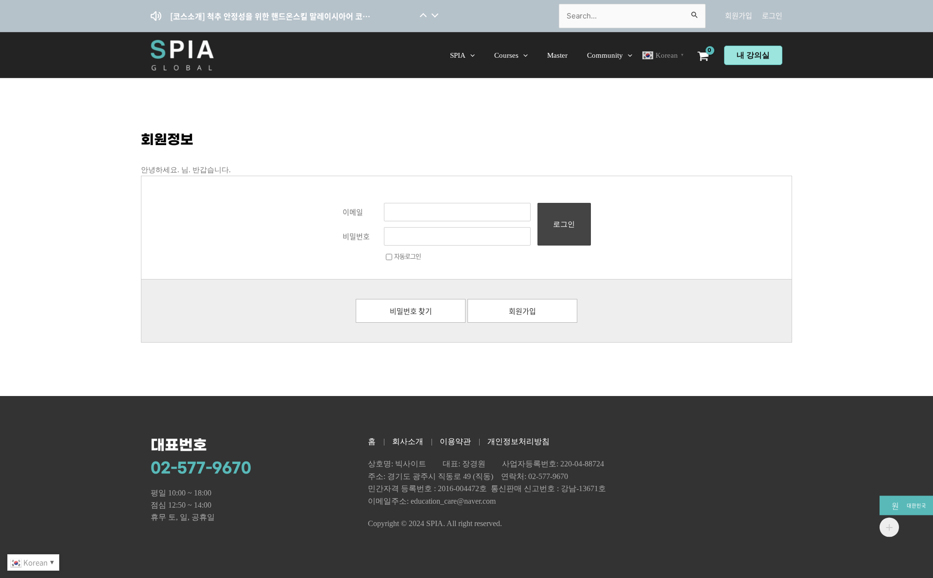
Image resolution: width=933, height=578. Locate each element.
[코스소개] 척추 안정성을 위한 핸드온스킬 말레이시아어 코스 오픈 (271, 16)
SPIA (458, 55)
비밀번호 (356, 236)
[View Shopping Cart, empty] (704, 57)
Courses (506, 55)
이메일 (353, 212)
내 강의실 (753, 55)
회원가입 (738, 15)
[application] (470, 55)
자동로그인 (407, 256)
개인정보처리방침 (518, 441)
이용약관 (455, 441)
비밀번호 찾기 (411, 311)
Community (605, 55)
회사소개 (407, 441)
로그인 (772, 15)
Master (557, 55)
